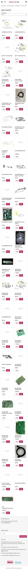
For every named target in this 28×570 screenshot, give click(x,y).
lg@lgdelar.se (16, 553)
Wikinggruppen (18, 568)
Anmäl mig (23, 536)
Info (4, 38)
